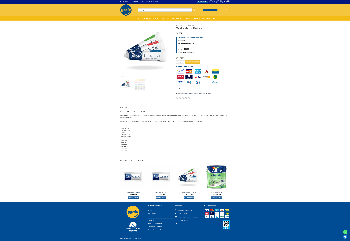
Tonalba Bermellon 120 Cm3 (188, 192)
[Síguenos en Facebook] (211, 1)
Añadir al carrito (192, 62)
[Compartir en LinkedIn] (189, 97)
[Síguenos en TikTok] (217, 1)
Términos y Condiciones (155, 226)
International (177, 18)
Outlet (137, 18)
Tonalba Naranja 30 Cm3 (133, 192)
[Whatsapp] (345, 232)
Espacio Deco (165, 18)
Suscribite (196, 18)
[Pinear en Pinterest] (186, 97)
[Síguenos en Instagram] (214, 1)
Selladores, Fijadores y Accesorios (203, 91)
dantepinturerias (182, 224)
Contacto (187, 18)
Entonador (196, 93)
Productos (146, 18)
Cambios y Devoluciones (155, 223)
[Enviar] (193, 10)
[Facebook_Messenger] (345, 237)
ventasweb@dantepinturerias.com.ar (188, 217)
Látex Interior (208, 93)
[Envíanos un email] (221, 1)
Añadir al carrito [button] (133, 197)
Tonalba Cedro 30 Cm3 (161, 192)
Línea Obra (193, 91)
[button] (202, 2)
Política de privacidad (154, 229)
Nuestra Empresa (208, 18)
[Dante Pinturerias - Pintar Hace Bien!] (127, 10)
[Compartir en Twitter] (180, 97)
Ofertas (156, 18)
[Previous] (123, 50)
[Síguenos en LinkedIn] (224, 1)
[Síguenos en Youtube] (228, 1)
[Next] (170, 50)
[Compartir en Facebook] (177, 97)
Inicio (178, 25)
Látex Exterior (202, 93)
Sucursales (151, 217)
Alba (187, 93)
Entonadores (190, 25)
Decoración (191, 93)
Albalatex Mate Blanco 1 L (217, 192)
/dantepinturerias (182, 220)
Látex (182, 25)
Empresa (150, 210)
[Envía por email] (183, 97)
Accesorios (183, 93)
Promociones (152, 213)
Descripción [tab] (123, 107)
